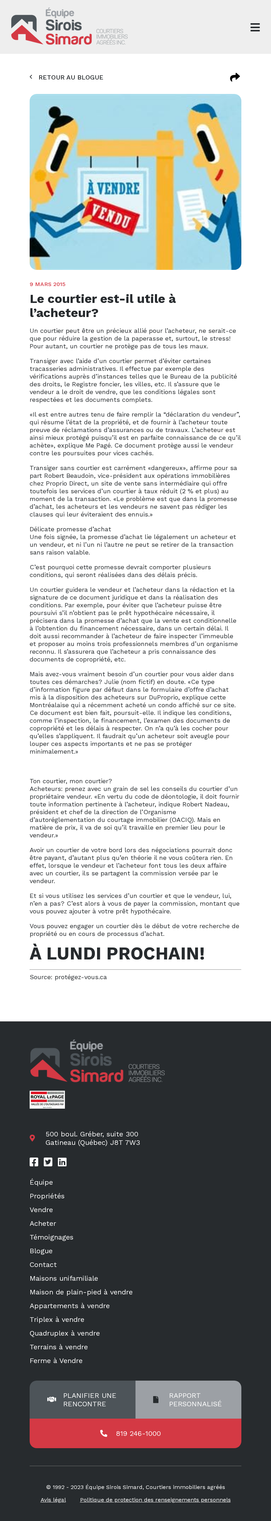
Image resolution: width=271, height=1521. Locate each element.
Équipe (41, 1182)
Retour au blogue (70, 77)
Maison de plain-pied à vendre (81, 1292)
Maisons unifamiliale (64, 1278)
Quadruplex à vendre (65, 1333)
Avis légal (53, 1499)
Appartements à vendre (70, 1305)
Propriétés (47, 1196)
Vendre (41, 1209)
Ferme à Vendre (56, 1360)
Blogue (41, 1251)
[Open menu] (255, 27)
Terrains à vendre (59, 1347)
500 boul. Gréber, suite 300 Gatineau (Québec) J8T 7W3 (93, 1138)
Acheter (43, 1223)
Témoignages (51, 1237)
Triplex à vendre (57, 1319)
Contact (43, 1264)
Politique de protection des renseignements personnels (155, 1499)
